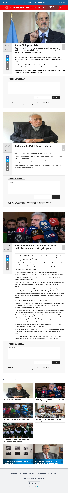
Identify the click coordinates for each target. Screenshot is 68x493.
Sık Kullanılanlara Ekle (43, 473)
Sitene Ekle (32, 473)
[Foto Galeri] (64, 2)
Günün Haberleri (23, 473)
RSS (52, 473)
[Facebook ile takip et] (29, 483)
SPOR (55, 473)
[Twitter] (7, 59)
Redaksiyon (14, 473)
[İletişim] (60, 7)
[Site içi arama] (63, 7)
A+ (63, 45)
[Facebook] (7, 56)
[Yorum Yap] (7, 68)
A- (63, 48)
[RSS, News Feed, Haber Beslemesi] (35, 483)
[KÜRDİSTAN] (25, 2)
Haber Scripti (32, 487)
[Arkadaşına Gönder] (7, 62)
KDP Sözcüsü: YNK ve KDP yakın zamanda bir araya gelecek (29, 8)
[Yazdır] (7, 65)
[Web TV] (62, 2)
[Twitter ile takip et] (32, 483)
